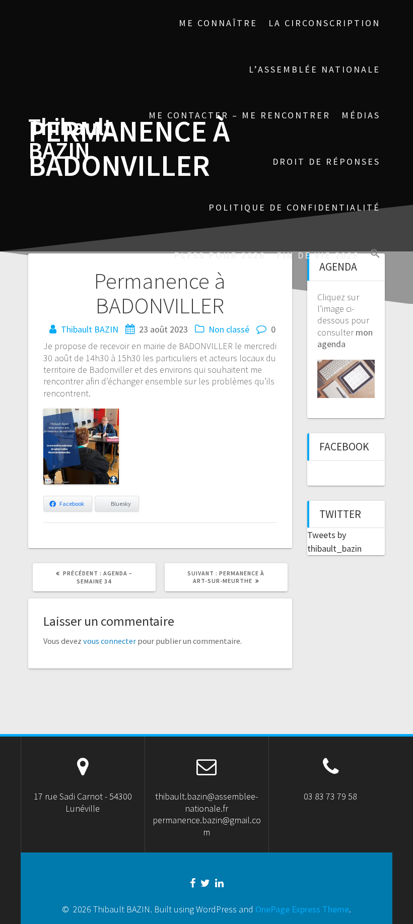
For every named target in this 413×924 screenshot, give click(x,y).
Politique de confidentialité (294, 207)
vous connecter (109, 641)
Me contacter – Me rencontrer (239, 115)
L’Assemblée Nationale (314, 69)
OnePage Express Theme (302, 909)
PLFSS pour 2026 (219, 255)
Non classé (229, 329)
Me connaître (218, 23)
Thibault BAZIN (70, 139)
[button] (375, 255)
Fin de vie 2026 (318, 255)
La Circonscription (324, 23)
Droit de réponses (326, 161)
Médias (360, 115)
